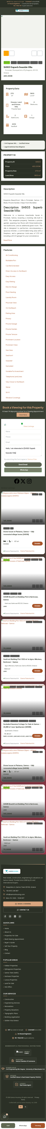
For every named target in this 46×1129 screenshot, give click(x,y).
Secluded (9, 366)
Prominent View (12, 345)
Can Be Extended (12, 266)
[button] (34, 53)
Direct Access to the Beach (16, 271)
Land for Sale (9, 983)
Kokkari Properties (11, 966)
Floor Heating (11, 292)
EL (25, 1107)
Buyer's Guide (10, 942)
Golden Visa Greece (12, 1020)
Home (7, 928)
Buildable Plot (11, 260)
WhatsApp (24, 470)
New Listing (33, 62)
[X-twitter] (23, 481)
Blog (6, 950)
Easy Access (10, 276)
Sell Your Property (11, 946)
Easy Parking (10, 281)
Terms (23, 1100)
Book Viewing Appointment (14, 939)
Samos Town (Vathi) (11, 973)
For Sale (12, 62)
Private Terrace (11, 334)
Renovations (9, 1006)
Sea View (9, 350)
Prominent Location (13, 339)
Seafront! (9, 355)
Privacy (8, 318)
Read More (8, 240)
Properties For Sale (11, 935)
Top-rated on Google (15, 1)
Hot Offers (8, 987)
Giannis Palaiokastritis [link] (27, 551)
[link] (23, 508)
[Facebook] (16, 481)
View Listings (29, 426)
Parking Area (10, 313)
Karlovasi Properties (12, 976)
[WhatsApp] (20, 916)
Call (8, 1125)
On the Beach (11, 308)
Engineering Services (12, 1003)
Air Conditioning (12, 255)
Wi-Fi (8, 392)
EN (21, 1107)
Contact (7, 953)
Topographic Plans (11, 1013)
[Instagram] (29, 481)
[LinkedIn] (15, 916)
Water (8, 387)
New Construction (22, 62)
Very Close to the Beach (15, 382)
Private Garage (11, 324)
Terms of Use (32, 459)
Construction (9, 999)
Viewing (38, 1125)
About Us (8, 932)
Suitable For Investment (15, 371)
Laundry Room (11, 297)
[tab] (6, 53)
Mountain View (11, 303)
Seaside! (9, 361)
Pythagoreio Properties (13, 969)
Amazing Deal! (15, 656)
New (12, 528)
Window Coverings (13, 398)
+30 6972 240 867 (12, 891)
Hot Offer (14, 593)
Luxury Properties (11, 980)
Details (37, 543)
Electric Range (11, 287)
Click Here (23, 415)
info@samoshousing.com (15, 894)
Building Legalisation (12, 1017)
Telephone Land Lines (14, 376)
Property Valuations (12, 1010)
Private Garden (11, 329)
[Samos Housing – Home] (22, 11)
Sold (40, 62)
